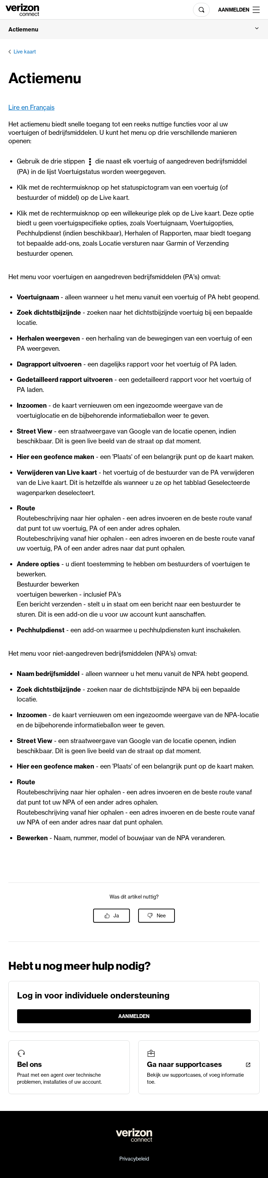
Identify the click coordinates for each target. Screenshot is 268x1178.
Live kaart (25, 51)
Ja (116, 915)
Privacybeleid (134, 1158)
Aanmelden (232, 10)
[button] (134, 29)
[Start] (22, 9)
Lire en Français (31, 107)
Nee (161, 915)
